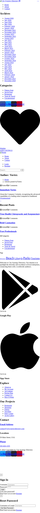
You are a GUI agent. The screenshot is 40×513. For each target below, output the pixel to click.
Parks (26, 258)
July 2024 (7, 65)
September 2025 (10, 36)
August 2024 (9, 63)
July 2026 (7, 20)
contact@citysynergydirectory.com (12, 429)
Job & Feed (8, 92)
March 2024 (8, 73)
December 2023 (10, 79)
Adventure (2, 258)
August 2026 (9, 18)
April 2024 (8, 71)
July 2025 (7, 40)
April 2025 (8, 46)
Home (6, 180)
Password (3, 487)
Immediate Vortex (8, 190)
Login (6, 164)
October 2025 (9, 34)
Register (19, 494)
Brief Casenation (7, 223)
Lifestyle (18, 258)
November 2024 (10, 57)
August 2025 (9, 38)
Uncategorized (9, 98)
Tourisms (35, 258)
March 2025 (8, 48)
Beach (10, 258)
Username (3, 485)
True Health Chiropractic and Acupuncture (20, 214)
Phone (3, 441)
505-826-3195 (5, 446)
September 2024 (10, 61)
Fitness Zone (8, 90)
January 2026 (9, 28)
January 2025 (9, 52)
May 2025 (8, 44)
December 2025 (10, 30)
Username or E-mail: (7, 506)
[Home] (3, 152)
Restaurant (8, 94)
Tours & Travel (9, 96)
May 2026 (8, 24)
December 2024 (10, 54)
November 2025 (10, 32)
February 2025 (9, 50)
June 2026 (8, 22)
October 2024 (9, 59)
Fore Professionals (8, 231)
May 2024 (8, 69)
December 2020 (10, 81)
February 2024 (9, 75)
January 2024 (9, 77)
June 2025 (8, 42)
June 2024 (8, 67)
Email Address (6, 424)
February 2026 (9, 26)
